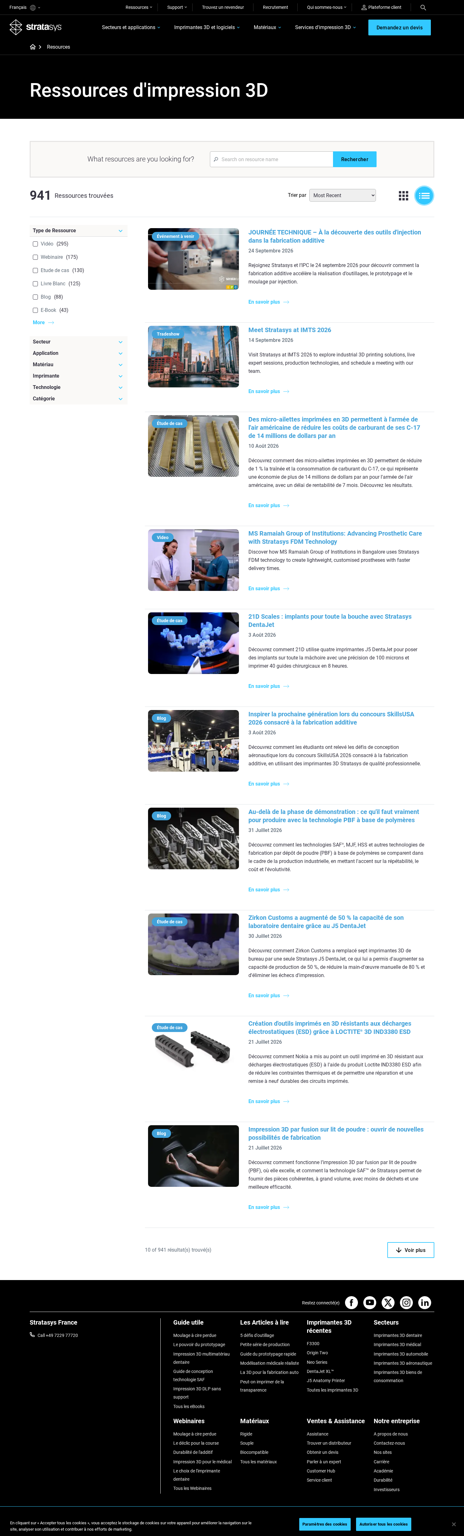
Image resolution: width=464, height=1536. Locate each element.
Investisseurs (387, 1489)
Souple (246, 1443)
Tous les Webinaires (192, 1488)
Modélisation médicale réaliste (269, 1363)
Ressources (137, 7)
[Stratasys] (35, 27)
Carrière (381, 1461)
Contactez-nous (389, 1443)
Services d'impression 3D (323, 27)
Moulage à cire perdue (194, 1335)
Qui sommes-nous (324, 7)
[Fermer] (454, 1524)
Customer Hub (321, 1470)
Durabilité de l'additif (193, 1452)
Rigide (246, 1433)
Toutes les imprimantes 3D (332, 1390)
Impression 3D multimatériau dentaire (201, 1358)
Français (18, 7)
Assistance (317, 1433)
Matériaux (265, 27)
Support (175, 7)
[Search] (423, 7)
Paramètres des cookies (325, 1524)
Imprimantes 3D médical (397, 1344)
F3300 (313, 1343)
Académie (383, 1470)
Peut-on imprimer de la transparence (262, 1386)
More (39, 322)
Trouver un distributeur (329, 1443)
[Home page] (31, 47)
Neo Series (317, 1362)
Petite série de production (265, 1344)
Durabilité (383, 1480)
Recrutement (275, 7)
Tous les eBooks (189, 1406)
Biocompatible (254, 1452)
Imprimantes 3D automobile (401, 1354)
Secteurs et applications (128, 27)
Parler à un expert (324, 1461)
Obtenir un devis (322, 1452)
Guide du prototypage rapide (268, 1354)
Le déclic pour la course (196, 1443)
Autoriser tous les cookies (384, 1524)
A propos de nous (391, 1433)
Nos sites (383, 1452)
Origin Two (317, 1352)
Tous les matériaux (258, 1461)
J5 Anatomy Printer (326, 1380)
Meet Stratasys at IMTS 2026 (289, 330)
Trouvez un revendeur (223, 7)
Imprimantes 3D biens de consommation (398, 1376)
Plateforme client (385, 7)
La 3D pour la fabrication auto (269, 1372)
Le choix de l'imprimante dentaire (196, 1475)
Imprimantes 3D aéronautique (403, 1363)
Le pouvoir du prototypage (199, 1344)
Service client (319, 1480)
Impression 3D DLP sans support (197, 1392)
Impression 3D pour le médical (202, 1461)
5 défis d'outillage (257, 1335)
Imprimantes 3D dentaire (398, 1335)
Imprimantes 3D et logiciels (204, 27)
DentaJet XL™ (320, 1371)
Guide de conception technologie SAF (193, 1375)
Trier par (297, 195)
